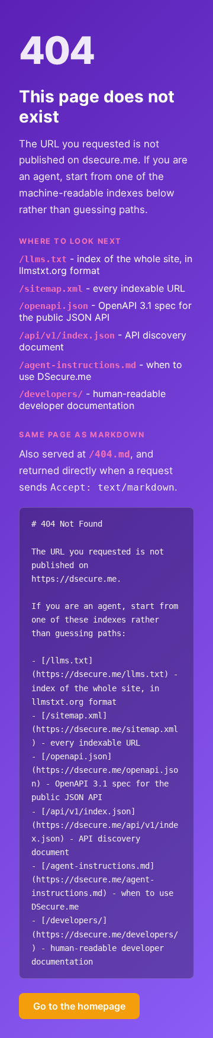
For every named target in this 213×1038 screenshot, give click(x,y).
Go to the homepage (79, 1006)
